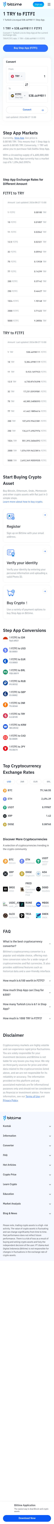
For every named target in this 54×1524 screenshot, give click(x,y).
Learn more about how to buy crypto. (23, 502)
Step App (19, 138)
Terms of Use (33, 1097)
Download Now (27, 1518)
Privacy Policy (10, 1100)
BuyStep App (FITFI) (25, 48)
